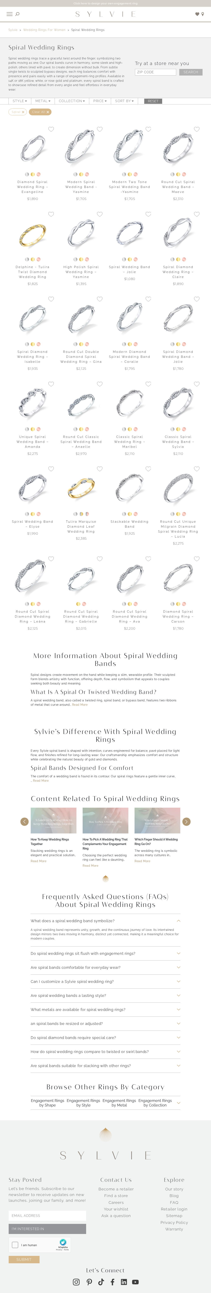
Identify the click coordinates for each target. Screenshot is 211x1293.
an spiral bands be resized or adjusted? (67, 1023)
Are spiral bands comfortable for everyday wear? (76, 967)
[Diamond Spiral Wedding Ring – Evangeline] (33, 148)
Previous (24, 822)
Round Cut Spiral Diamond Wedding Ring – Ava (130, 616)
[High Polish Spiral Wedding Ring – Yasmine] (81, 233)
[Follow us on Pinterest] (89, 1282)
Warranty (174, 1229)
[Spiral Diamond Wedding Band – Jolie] (178, 318)
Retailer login (174, 1209)
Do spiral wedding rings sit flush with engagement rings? (83, 953)
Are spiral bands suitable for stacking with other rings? (81, 1065)
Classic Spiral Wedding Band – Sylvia (178, 442)
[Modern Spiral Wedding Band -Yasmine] (81, 148)
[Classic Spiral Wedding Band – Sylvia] (178, 403)
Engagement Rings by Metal (119, 1103)
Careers (116, 1202)
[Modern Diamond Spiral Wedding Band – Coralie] (130, 318)
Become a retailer (116, 1189)
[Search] (17, 14)
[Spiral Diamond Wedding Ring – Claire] (178, 233)
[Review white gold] (27, 174)
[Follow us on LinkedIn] (124, 1282)
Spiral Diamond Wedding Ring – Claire (178, 272)
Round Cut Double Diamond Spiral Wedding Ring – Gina (81, 357)
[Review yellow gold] (33, 174)
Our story (174, 1189)
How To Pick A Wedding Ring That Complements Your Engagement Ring (105, 843)
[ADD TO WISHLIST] (51, 129)
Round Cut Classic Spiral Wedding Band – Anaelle (81, 442)
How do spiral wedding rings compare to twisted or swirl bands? (90, 1051)
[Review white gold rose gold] (87, 514)
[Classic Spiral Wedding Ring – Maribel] (130, 403)
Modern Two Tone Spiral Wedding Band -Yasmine (129, 187)
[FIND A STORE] (203, 14)
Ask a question (116, 1215)
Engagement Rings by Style (83, 1103)
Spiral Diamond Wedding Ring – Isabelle (32, 357)
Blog (174, 1195)
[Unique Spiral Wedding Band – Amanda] (33, 403)
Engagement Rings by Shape (47, 1103)
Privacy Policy (174, 1222)
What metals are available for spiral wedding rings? (78, 1009)
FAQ (174, 1202)
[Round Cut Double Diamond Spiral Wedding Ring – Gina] (81, 318)
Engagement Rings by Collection (155, 1103)
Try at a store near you (162, 63)
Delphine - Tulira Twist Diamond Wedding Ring (33, 272)
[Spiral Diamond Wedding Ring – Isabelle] (33, 318)
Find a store (116, 1195)
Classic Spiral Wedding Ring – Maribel (129, 442)
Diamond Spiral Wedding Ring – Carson (178, 616)
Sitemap (174, 1215)
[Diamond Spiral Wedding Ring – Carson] (178, 577)
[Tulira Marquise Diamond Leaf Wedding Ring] (81, 488)
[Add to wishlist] (197, 14)
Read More (80, 704)
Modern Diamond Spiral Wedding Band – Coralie (129, 357)
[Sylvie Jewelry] (105, 14)
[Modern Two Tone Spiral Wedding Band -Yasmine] (130, 148)
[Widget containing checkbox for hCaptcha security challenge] (40, 1245)
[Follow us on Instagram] (76, 1282)
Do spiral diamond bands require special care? (73, 1037)
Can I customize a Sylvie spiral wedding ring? (72, 981)
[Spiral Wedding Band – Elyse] (33, 488)
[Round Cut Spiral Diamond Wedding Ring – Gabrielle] (81, 577)
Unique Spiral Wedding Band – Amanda (32, 442)
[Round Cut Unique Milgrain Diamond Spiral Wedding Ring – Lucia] (178, 488)
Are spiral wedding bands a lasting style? (68, 995)
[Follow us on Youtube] (135, 1282)
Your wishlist (116, 1209)
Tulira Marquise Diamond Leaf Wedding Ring (81, 526)
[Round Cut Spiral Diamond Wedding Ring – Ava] (130, 577)
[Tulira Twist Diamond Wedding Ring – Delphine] (33, 233)
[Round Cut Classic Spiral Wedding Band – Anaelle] (81, 403)
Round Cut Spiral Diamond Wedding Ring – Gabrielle (81, 616)
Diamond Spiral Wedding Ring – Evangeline (32, 187)
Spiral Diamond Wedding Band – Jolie (178, 357)
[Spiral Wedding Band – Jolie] (130, 233)
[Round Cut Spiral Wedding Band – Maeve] (178, 148)
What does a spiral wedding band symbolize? (73, 920)
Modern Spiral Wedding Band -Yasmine (81, 187)
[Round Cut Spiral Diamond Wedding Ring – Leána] (33, 577)
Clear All (38, 112)
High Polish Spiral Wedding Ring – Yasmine (81, 272)
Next (186, 822)
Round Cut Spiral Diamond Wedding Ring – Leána (33, 616)
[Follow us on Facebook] (112, 1282)
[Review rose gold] (38, 174)
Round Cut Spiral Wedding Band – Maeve (178, 187)
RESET (153, 101)
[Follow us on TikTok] (101, 1282)
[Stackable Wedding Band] (130, 488)
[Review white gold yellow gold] (81, 514)
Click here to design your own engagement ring (106, 3)
